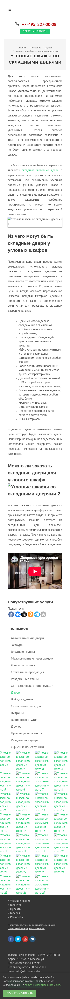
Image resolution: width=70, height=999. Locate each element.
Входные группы (23, 651)
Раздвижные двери (24, 740)
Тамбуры (17, 644)
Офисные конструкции (27, 747)
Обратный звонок (35, 31)
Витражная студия (24, 719)
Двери (49, 47)
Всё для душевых (23, 699)
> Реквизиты (15, 917)
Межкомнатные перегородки (32, 658)
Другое (16, 726)
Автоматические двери (27, 638)
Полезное (36, 47)
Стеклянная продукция (27, 672)
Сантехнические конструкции (32, 685)
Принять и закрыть (19, 993)
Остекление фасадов (26, 706)
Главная (22, 47)
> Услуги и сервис (19, 901)
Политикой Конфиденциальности (26, 928)
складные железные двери (40, 170)
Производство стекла (26, 733)
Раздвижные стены (25, 679)
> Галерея (14, 913)
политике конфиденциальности (43, 985)
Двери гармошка (23, 665)
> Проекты (14, 909)
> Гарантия (14, 905)
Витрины (17, 713)
